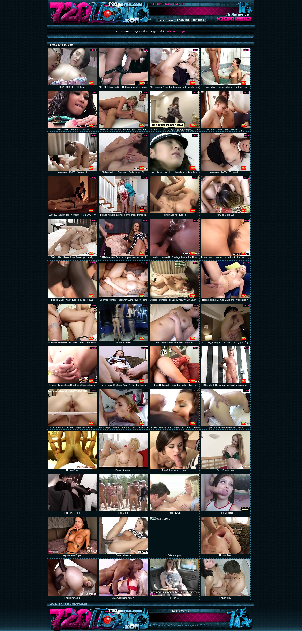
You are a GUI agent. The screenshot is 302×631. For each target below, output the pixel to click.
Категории (165, 20)
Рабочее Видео (176, 31)
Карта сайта (180, 610)
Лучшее (198, 19)
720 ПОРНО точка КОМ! (164, 4)
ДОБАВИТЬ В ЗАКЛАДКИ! (68, 603)
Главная (183, 19)
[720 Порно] (70, 23)
